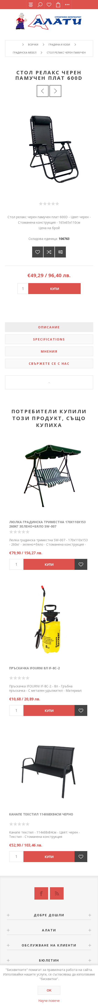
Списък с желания (49, 4)
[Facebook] (41, 893)
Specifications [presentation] (49, 339)
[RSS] (57, 893)
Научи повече (49, 1000)
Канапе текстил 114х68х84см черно (41, 814)
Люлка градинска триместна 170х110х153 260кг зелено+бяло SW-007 (47, 524)
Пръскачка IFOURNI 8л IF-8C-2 (34, 668)
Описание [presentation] (49, 327)
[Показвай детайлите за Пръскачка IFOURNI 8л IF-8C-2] (49, 621)
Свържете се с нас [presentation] (49, 363)
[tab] (49, 327)
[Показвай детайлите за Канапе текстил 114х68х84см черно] (49, 767)
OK (49, 990)
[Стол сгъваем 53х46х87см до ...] (55, 91)
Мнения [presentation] (49, 351)
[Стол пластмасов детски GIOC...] (43, 91)
